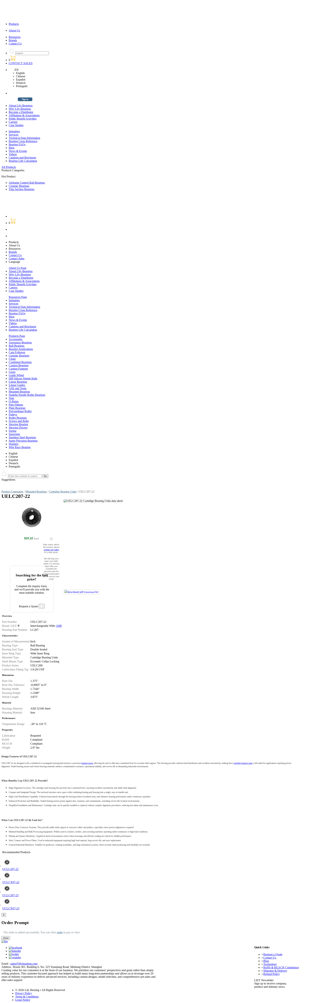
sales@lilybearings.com (23, 963)
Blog (11, 147)
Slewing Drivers (18, 427)
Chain (12, 358)
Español (20, 79)
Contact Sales (16, 258)
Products (14, 23)
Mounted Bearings (19, 391)
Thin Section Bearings (21, 189)
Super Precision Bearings (23, 440)
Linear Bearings (18, 381)
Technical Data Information (24, 137)
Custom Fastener (18, 368)
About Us (14, 30)
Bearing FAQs (17, 144)
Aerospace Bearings (20, 342)
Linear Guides (17, 385)
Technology (270, 964)
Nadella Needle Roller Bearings (27, 394)
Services (13, 134)
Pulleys (13, 414)
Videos (13, 154)
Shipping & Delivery (275, 970)
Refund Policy (271, 974)
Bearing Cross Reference (23, 141)
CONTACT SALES (21, 63)
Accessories (15, 339)
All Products (8, 167)
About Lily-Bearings (21, 105)
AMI (59, 625)
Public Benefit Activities (23, 118)
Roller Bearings (18, 417)
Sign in (25, 99)
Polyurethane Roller (20, 411)
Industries (14, 131)
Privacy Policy (23, 993)
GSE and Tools (17, 388)
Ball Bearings (16, 345)
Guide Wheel (16, 375)
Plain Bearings (17, 407)
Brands (13, 40)
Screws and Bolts (19, 421)
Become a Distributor (21, 112)
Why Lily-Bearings (20, 108)
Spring (12, 430)
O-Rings (14, 401)
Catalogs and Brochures (22, 157)
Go (45, 476)
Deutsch (20, 82)
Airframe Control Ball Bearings (27, 182)
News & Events (18, 151)
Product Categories (12, 491)
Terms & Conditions (27, 996)
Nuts (11, 398)
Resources (15, 37)
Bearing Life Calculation (23, 160)
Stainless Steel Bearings (22, 437)
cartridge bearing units (243, 763)
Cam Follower (17, 352)
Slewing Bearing (18, 424)
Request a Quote (272, 954)
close (6, 938)
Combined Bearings (20, 362)
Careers (13, 121)
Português (21, 86)
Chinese (20, 76)
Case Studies (16, 125)
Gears (12, 371)
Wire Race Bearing (20, 447)
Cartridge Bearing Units (62, 491)
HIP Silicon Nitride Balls (23, 378)
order (60, 932)
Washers (13, 443)
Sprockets (14, 434)
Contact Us (15, 43)
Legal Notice (22, 999)
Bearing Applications (21, 349)
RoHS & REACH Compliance (281, 967)
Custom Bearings (19, 365)
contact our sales (51, 550)
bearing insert (87, 763)
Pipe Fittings (16, 404)
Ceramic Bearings (19, 185)
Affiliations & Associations (24, 115)
